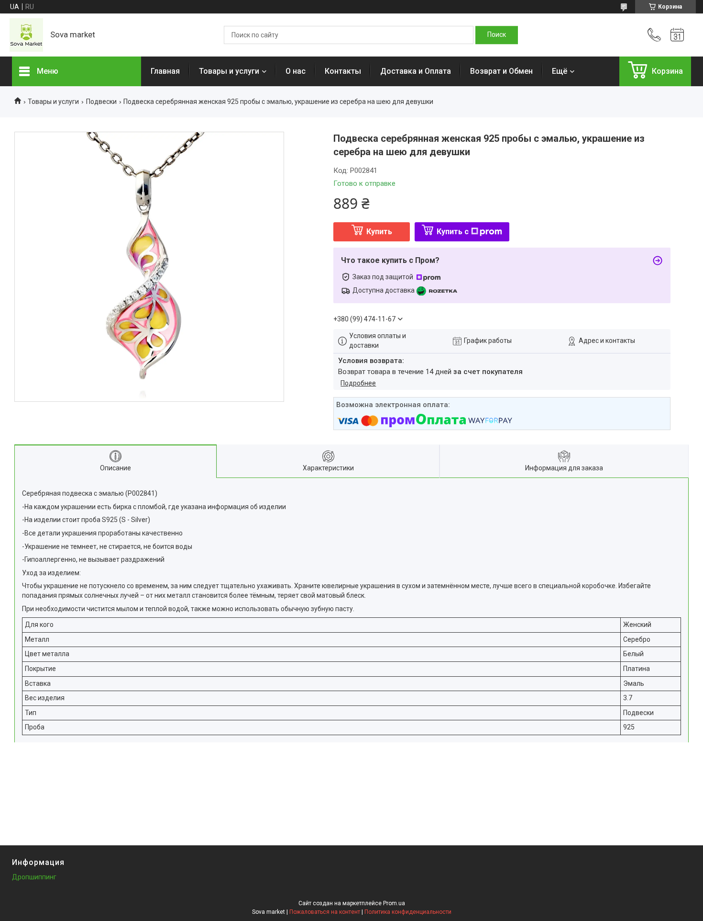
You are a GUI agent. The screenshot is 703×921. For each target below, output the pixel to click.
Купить (379, 231)
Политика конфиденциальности (407, 912)
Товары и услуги (229, 71)
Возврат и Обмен (501, 71)
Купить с (453, 231)
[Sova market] (26, 35)
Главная (165, 71)
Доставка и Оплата (415, 71)
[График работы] (677, 35)
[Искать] (496, 35)
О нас (296, 71)
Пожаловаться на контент (324, 912)
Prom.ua (394, 903)
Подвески (101, 101)
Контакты (343, 71)
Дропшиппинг (34, 877)
